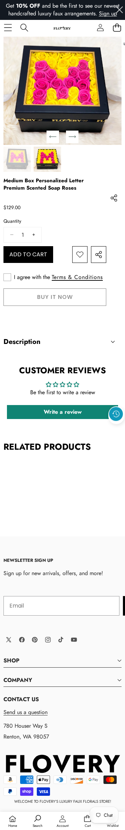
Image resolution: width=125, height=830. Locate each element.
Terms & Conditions (77, 277)
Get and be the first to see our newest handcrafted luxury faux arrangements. (62, 9)
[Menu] (8, 28)
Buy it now (55, 297)
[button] (117, 28)
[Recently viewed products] (116, 414)
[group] (17, 159)
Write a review (63, 412)
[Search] (24, 28)
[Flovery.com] (62, 27)
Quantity (12, 221)
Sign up (108, 13)
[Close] (119, 9)
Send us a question (25, 712)
